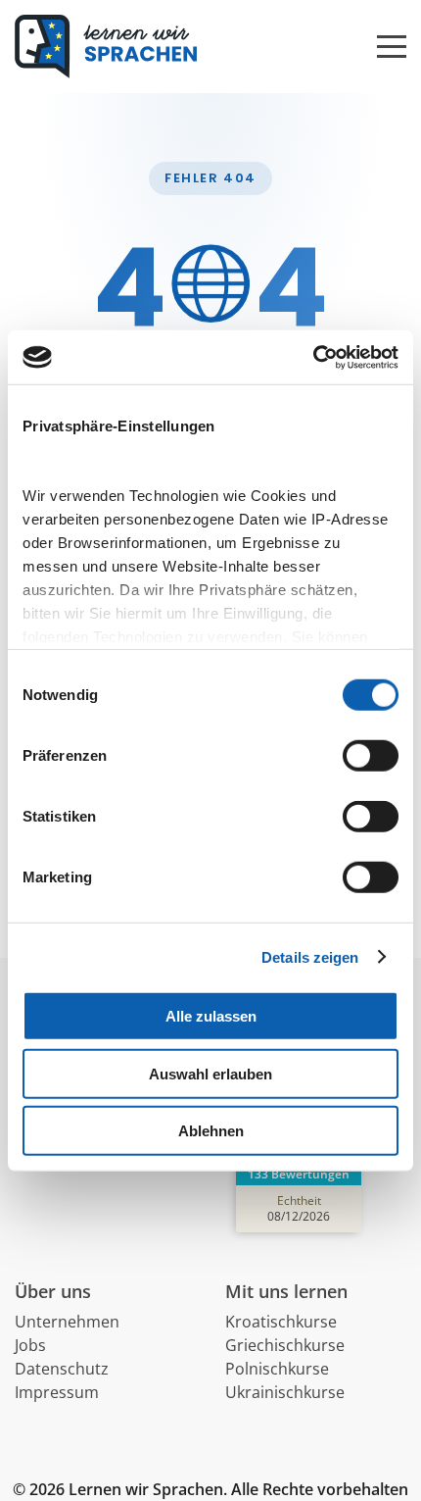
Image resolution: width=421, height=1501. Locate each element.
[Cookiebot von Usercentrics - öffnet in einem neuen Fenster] (312, 357)
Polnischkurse (277, 1368)
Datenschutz (62, 1368)
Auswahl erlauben (210, 1073)
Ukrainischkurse (285, 1392)
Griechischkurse (285, 1345)
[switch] (370, 756)
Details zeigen (309, 956)
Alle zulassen (211, 1016)
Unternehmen (67, 1321)
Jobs (30, 1345)
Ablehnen (211, 1131)
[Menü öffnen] (391, 36)
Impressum (57, 1392)
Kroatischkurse (281, 1321)
